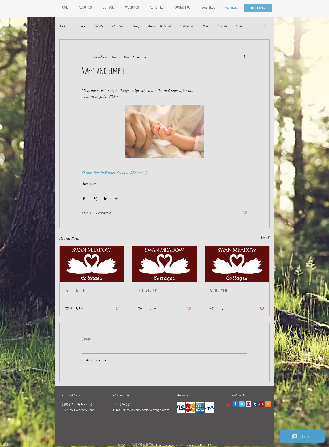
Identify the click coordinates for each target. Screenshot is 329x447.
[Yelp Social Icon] (261, 404)
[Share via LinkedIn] (106, 198)
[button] (264, 26)
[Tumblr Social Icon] (255, 404)
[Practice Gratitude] (92, 264)
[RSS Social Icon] (268, 404)
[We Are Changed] (237, 264)
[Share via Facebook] (84, 198)
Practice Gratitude (75, 290)
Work (205, 26)
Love (82, 26)
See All (265, 237)
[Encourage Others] (164, 264)
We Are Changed (219, 290)
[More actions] (244, 56)
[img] (181, 407)
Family (98, 26)
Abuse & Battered (159, 26)
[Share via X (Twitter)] (95, 198)
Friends (222, 26)
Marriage (118, 26)
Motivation (89, 183)
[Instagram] (229, 404)
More (239, 26)
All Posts (64, 26)
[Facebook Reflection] (235, 404)
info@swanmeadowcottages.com (146, 410)
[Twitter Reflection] (242, 404)
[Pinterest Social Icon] (248, 404)
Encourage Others (147, 290)
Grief (136, 26)
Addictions (186, 26)
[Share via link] (117, 198)
